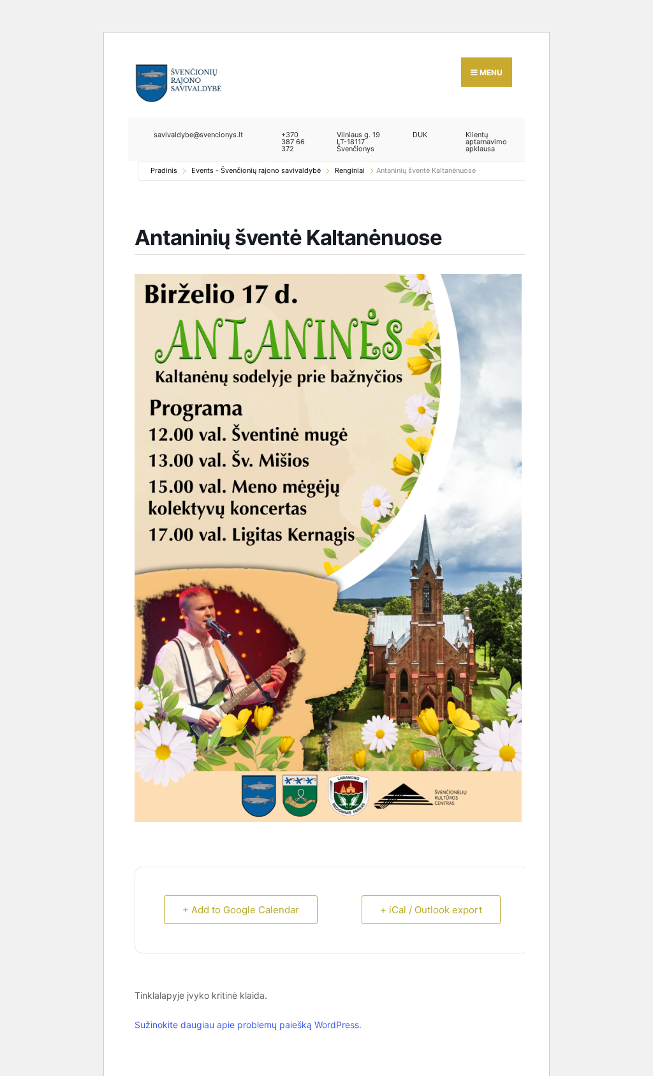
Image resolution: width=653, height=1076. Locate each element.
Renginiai (350, 170)
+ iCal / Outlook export (431, 910)
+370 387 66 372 (293, 141)
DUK (420, 134)
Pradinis (163, 170)
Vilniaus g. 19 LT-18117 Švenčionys (358, 141)
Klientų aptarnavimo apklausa (486, 141)
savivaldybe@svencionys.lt (198, 134)
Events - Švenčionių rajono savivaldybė (256, 170)
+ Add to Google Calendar (240, 910)
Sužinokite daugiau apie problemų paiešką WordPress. (248, 1024)
